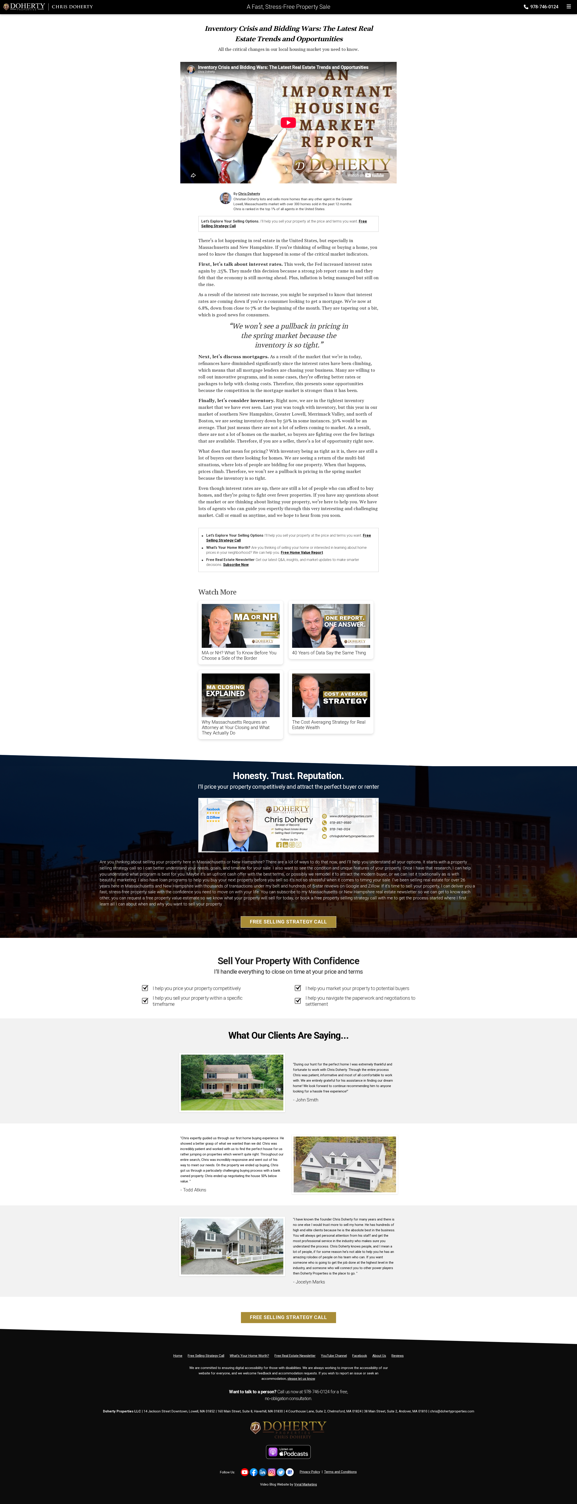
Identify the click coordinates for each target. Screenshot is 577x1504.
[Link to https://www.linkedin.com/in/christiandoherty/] (263, 1472)
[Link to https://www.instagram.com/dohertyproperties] (272, 1472)
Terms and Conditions (340, 1472)
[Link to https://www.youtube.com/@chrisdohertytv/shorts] (245, 1472)
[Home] (46, 7)
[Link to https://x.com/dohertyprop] (281, 1472)
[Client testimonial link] (232, 1082)
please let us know (301, 1379)
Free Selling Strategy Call (288, 922)
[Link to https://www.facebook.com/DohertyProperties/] (254, 1472)
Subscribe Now (236, 565)
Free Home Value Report (302, 552)
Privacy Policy (310, 1472)
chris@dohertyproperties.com (452, 1411)
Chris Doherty (249, 194)
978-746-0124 (543, 6)
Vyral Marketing (305, 1484)
